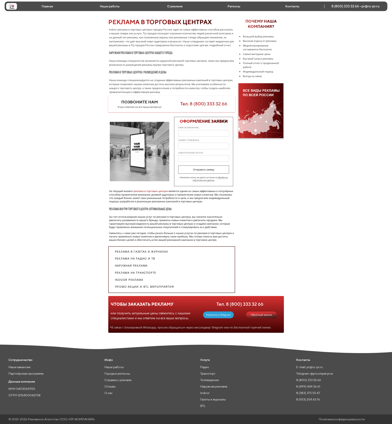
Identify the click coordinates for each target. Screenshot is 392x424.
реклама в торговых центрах (151, 191)
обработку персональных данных (210, 179)
